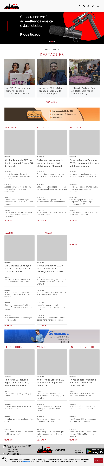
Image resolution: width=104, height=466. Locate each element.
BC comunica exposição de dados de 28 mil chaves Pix (18, 433)
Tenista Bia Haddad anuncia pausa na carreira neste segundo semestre (83, 189)
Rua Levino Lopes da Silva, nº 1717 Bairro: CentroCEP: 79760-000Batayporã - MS (19, 448)
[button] (49, 41)
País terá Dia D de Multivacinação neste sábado (18, 319)
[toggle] (94, 7)
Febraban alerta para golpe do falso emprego (19, 420)
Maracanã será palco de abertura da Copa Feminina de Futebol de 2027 (84, 175)
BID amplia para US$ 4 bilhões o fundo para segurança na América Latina (51, 408)
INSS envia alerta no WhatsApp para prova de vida (17, 407)
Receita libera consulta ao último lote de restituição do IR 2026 (50, 175)
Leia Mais (26, 461)
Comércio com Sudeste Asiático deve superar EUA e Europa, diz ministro (50, 395)
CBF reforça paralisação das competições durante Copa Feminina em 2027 (81, 202)
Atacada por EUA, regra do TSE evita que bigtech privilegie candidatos (17, 189)
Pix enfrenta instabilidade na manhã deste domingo (51, 213)
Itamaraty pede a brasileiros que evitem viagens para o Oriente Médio (50, 434)
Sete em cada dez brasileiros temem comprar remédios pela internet (17, 294)
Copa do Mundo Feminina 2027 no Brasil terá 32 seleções (83, 213)
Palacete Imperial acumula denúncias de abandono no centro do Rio (51, 307)
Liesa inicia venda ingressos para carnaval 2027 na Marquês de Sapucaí (83, 434)
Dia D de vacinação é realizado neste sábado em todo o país (17, 280)
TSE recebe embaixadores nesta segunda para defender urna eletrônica (18, 214)
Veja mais (51, 102)
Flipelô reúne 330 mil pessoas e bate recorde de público (82, 420)
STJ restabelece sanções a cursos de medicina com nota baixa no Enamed (51, 281)
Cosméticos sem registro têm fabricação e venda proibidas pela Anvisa (18, 307)
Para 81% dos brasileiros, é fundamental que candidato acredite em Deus (19, 176)
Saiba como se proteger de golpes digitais (19, 394)
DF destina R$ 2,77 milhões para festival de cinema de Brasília (82, 407)
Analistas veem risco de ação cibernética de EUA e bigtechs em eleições (18, 202)
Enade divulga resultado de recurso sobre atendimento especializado (52, 319)
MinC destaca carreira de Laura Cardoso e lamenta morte (82, 394)
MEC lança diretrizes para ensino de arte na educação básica (52, 293)
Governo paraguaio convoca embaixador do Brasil (49, 420)
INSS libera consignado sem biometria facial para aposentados (51, 201)
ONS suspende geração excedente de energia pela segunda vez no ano (52, 188)
